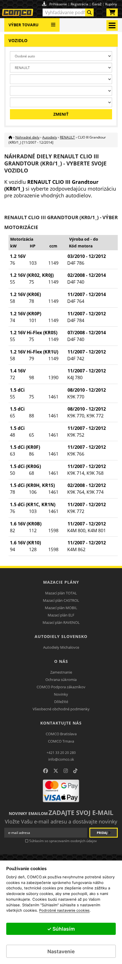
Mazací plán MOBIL (61, 607)
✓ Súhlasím (61, 929)
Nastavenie (61, 951)
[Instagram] (66, 771)
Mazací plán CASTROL (61, 600)
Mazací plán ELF (61, 615)
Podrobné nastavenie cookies (64, 911)
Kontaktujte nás (61, 723)
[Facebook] (45, 771)
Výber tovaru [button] (24, 24)
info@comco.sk (61, 759)
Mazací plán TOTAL (61, 593)
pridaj (102, 833)
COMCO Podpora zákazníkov (61, 686)
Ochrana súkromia (61, 679)
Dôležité (61, 701)
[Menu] (53, 22)
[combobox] (68, 12)
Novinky (61, 694)
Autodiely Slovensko (61, 636)
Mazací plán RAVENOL (61, 622)
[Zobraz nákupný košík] (112, 13)
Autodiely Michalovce (61, 647)
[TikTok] (75, 771)
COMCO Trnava (61, 741)
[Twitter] (55, 771)
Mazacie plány (61, 582)
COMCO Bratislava (61, 733)
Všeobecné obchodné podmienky (61, 708)
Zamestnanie (61, 672)
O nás (61, 661)
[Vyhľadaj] (89, 12)
